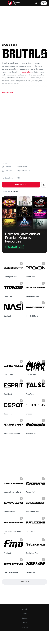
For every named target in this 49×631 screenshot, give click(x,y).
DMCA (24, 623)
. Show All (30, 171)
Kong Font (14, 191)
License (24, 613)
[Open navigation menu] (3, 3)
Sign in (44, 3)
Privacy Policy (24, 627)
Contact (24, 618)
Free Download (21, 185)
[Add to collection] (44, 184)
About (24, 609)
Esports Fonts (22, 170)
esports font (26, 72)
